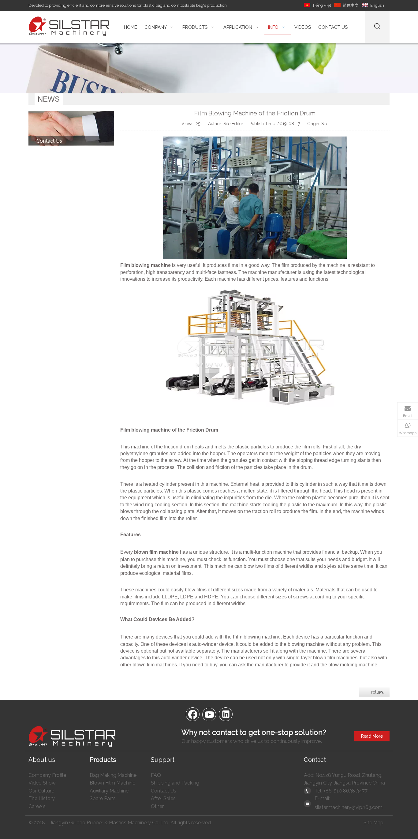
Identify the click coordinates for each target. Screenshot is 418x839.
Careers (37, 806)
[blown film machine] (255, 405)
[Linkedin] (225, 713)
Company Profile (47, 775)
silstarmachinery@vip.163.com (349, 807)
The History (41, 798)
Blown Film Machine (112, 783)
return (377, 692)
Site (324, 123)
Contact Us (163, 791)
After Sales (163, 798)
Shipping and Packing (175, 783)
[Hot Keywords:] (377, 27)
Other (157, 806)
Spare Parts (103, 798)
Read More (372, 736)
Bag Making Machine (113, 775)
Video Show (42, 783)
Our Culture (41, 791)
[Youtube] (209, 713)
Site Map (373, 823)
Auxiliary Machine (109, 791)
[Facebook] (192, 713)
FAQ (156, 775)
